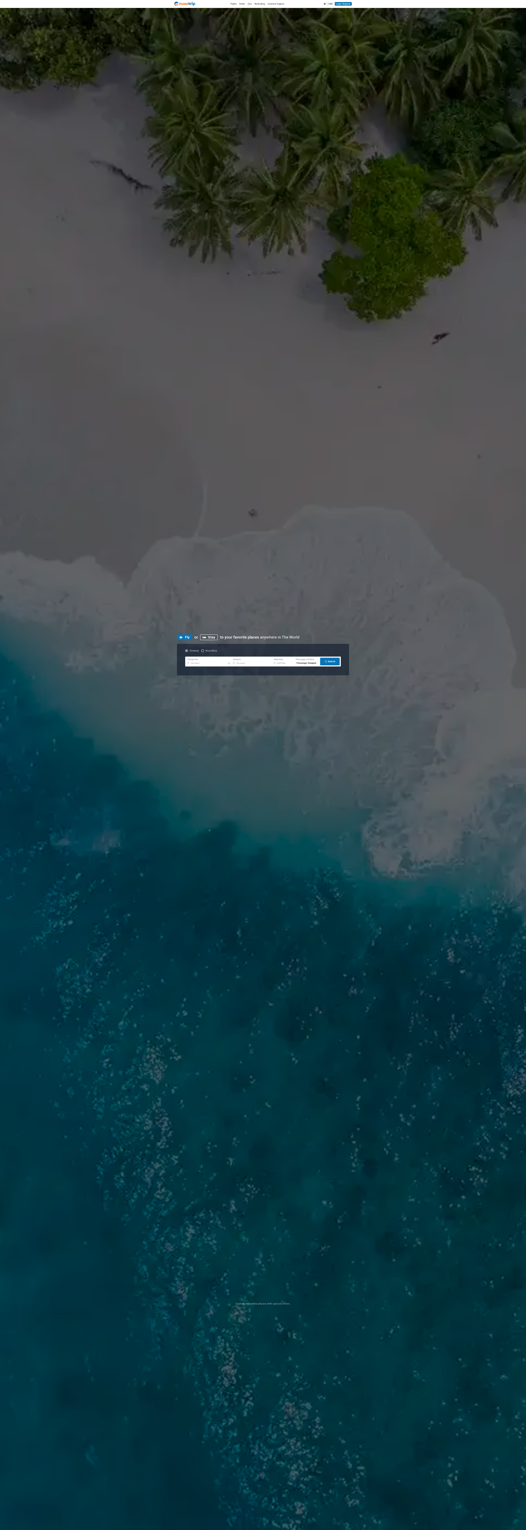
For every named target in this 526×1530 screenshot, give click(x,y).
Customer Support (276, 4)
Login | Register (343, 4)
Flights (233, 4)
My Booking (260, 4)
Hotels (242, 4)
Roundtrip (211, 650)
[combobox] (206, 661)
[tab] (184, 637)
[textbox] (206, 661)
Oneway (194, 650)
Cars (250, 4)
